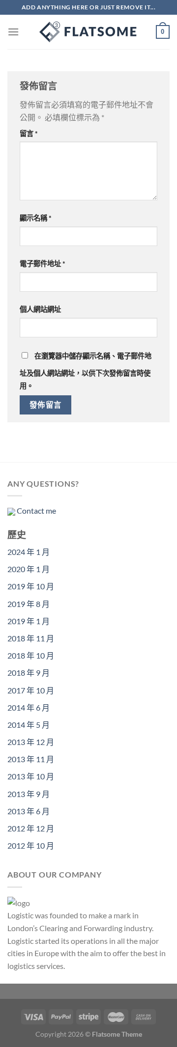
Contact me (36, 510)
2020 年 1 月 (28, 569)
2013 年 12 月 (30, 741)
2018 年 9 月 (28, 672)
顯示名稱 (36, 218)
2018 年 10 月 (30, 655)
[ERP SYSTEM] (88, 32)
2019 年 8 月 (28, 603)
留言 (29, 133)
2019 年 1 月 (28, 621)
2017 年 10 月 (30, 690)
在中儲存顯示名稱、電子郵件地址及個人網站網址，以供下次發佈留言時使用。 (85, 371)
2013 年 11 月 (30, 759)
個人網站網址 (40, 309)
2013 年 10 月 (30, 776)
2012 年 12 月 (30, 828)
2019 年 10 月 (30, 586)
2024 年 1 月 (28, 551)
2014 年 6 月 (28, 707)
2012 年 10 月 (30, 845)
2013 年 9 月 (28, 794)
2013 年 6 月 (28, 811)
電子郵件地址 (42, 263)
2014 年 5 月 (28, 724)
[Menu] (13, 32)
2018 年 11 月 (30, 638)
